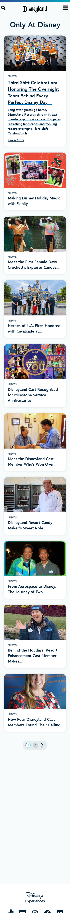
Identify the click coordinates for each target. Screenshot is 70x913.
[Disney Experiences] (35, 897)
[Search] (3, 8)
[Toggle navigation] (65, 8)
